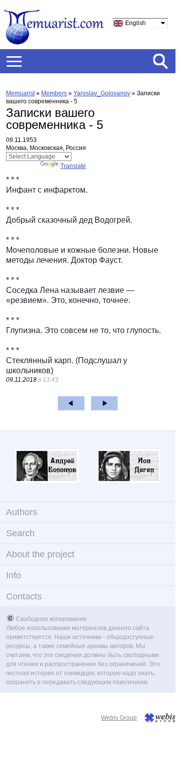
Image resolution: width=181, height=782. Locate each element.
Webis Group (119, 717)
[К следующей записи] (104, 403)
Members (54, 93)
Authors (21, 512)
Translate (73, 166)
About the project (40, 554)
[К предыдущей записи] (71, 403)
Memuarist (20, 93)
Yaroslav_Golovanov (101, 93)
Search (20, 533)
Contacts (24, 596)
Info (13, 575)
